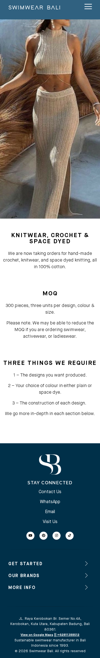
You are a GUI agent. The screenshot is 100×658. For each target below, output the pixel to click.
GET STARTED (25, 564)
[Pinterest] (43, 536)
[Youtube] (30, 536)
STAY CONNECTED (50, 482)
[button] (50, 564)
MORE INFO (22, 588)
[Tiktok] (70, 536)
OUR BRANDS (24, 576)
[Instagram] (56, 536)
